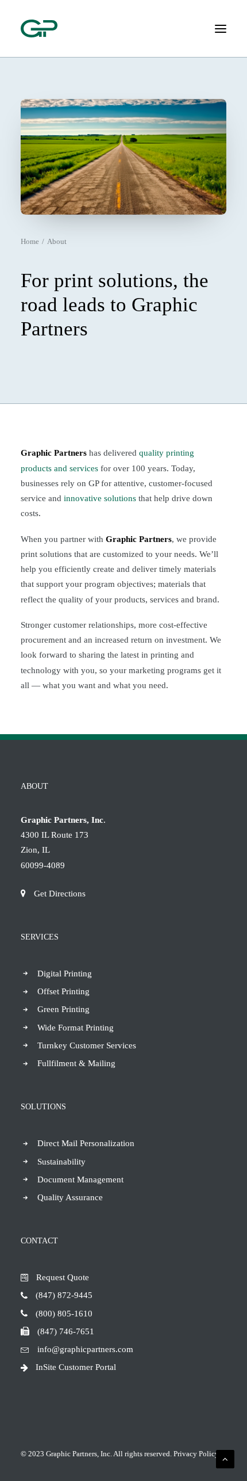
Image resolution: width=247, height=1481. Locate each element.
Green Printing (63, 1009)
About (34, 786)
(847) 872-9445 (64, 1295)
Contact (39, 1240)
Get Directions (60, 893)
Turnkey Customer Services (86, 1045)
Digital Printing (64, 973)
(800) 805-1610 (64, 1313)
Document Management (80, 1179)
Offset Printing (63, 991)
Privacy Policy (196, 1453)
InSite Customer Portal (76, 1367)
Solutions (43, 1106)
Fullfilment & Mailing (76, 1063)
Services (40, 937)
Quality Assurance (70, 1197)
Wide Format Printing (75, 1027)
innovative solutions (100, 498)
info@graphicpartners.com (85, 1349)
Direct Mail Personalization (85, 1143)
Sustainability (61, 1161)
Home (30, 241)
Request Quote (62, 1277)
